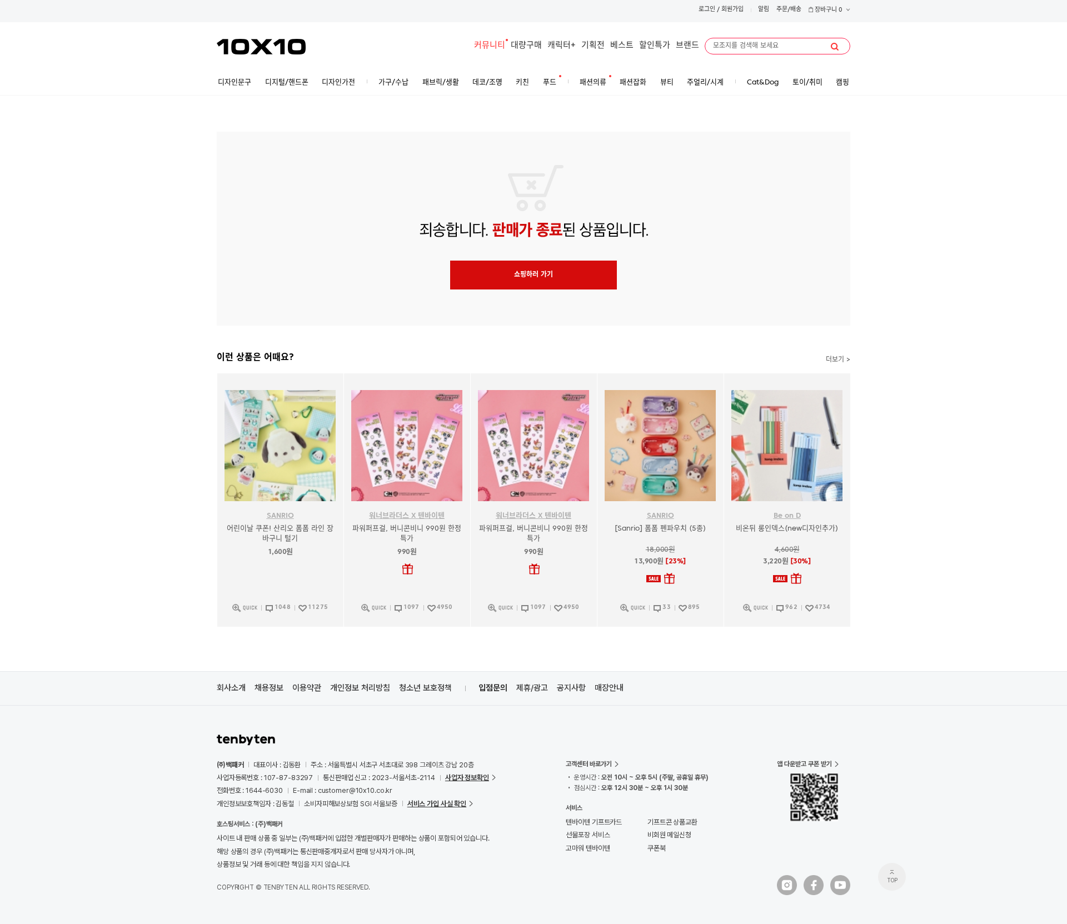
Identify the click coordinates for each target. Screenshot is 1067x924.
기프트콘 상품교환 (672, 822)
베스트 (622, 46)
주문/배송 (788, 10)
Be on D (787, 516)
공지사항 (571, 688)
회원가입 (732, 10)
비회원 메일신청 (669, 835)
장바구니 (827, 10)
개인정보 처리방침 (360, 688)
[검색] (834, 46)
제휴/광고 (532, 688)
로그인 (707, 10)
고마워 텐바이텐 (588, 848)
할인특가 (654, 46)
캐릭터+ (561, 46)
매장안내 (609, 688)
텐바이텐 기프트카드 (594, 822)
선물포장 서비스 (588, 835)
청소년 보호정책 (425, 688)
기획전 (593, 46)
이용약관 (306, 688)
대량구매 (526, 46)
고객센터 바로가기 (589, 764)
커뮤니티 (489, 46)
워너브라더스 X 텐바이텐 (407, 516)
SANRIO (280, 516)
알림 (763, 10)
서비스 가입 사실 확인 (436, 804)
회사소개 (231, 688)
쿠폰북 (656, 848)
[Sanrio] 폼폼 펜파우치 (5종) (660, 528)
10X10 (261, 46)
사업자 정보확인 (467, 777)
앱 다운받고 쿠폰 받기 (804, 764)
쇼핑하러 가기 (533, 275)
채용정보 (269, 688)
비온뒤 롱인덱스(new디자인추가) (787, 528)
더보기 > (838, 360)
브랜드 (687, 46)
